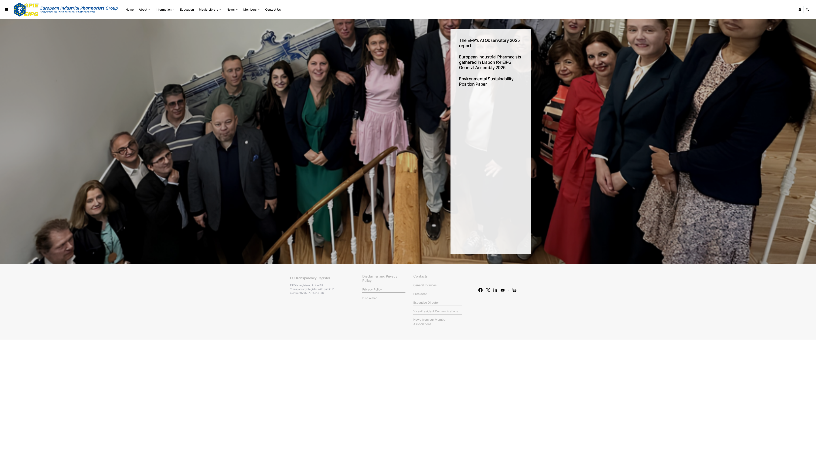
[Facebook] (480, 290)
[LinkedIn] (495, 290)
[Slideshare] (514, 290)
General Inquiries (425, 285)
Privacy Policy (372, 289)
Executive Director (426, 302)
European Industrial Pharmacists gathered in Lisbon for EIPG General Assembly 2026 (490, 62)
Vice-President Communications (435, 311)
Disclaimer (369, 298)
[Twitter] (488, 290)
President (420, 294)
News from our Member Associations (429, 322)
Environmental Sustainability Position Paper (486, 81)
